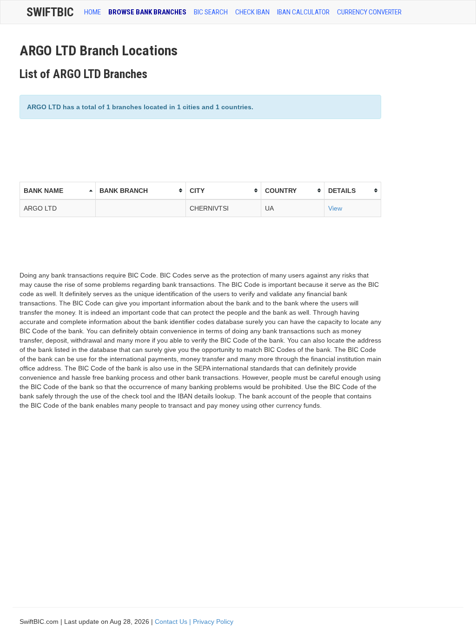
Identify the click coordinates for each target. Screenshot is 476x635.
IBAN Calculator (303, 12)
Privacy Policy (213, 621)
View (335, 208)
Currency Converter (369, 12)
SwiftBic (49, 12)
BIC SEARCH (211, 12)
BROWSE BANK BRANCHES (147, 12)
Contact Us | (174, 621)
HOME (92, 12)
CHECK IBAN (252, 12)
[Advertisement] (189, 149)
